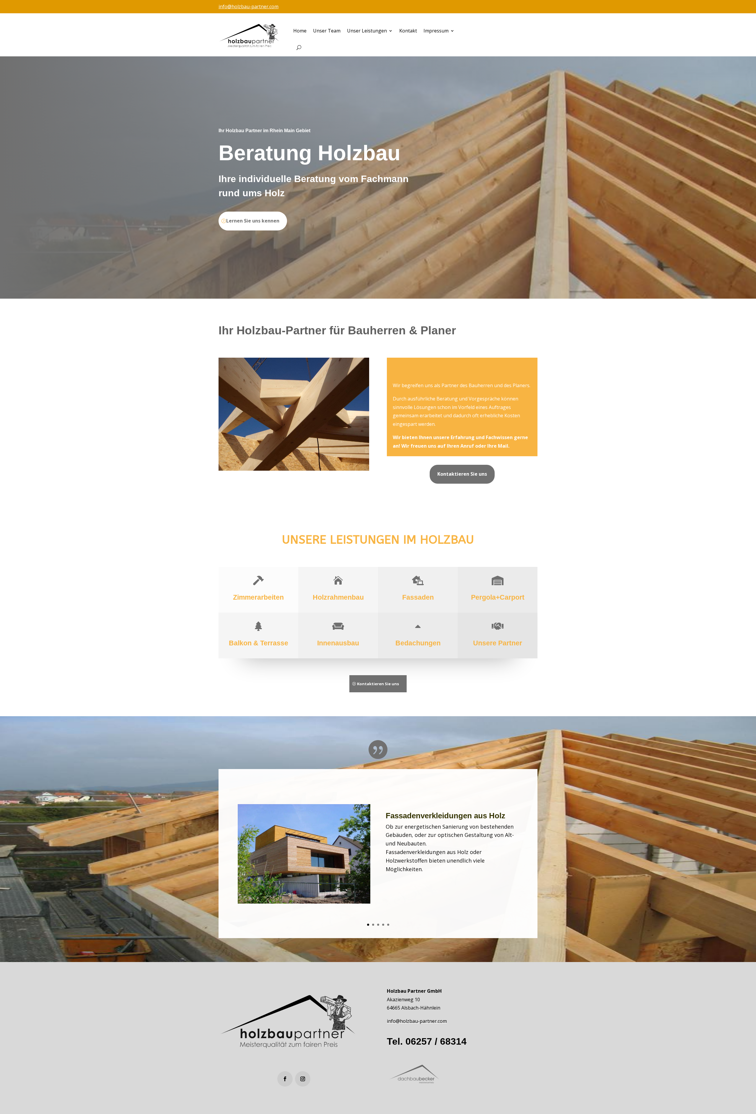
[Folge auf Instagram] (302, 1079)
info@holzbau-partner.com (248, 6)
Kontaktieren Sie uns (462, 474)
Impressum (436, 30)
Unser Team (326, 30)
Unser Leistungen (367, 30)
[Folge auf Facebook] (285, 1079)
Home (300, 30)
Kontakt (408, 30)
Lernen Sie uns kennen (252, 220)
